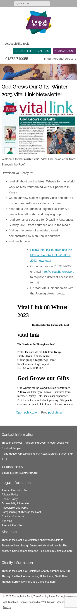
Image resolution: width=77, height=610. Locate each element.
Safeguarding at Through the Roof (21, 511)
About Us (9, 532)
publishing (55, 412)
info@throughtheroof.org (60, 58)
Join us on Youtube (73, 3)
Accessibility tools (17, 43)
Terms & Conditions (13, 525)
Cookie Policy (10, 498)
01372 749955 (16, 59)
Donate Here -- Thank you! (32, 51)
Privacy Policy (10, 494)
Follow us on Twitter (58, 3)
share (6, 420)
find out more (65, 550)
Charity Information (13, 516)
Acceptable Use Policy (15, 507)
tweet (10, 420)
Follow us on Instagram (68, 3)
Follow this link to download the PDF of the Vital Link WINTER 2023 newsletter (51, 255)
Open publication (27, 412)
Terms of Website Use (15, 490)
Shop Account (64, 51)
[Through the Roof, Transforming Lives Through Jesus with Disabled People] (38, 22)
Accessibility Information (16, 503)
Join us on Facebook (63, 3)
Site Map (7, 520)
